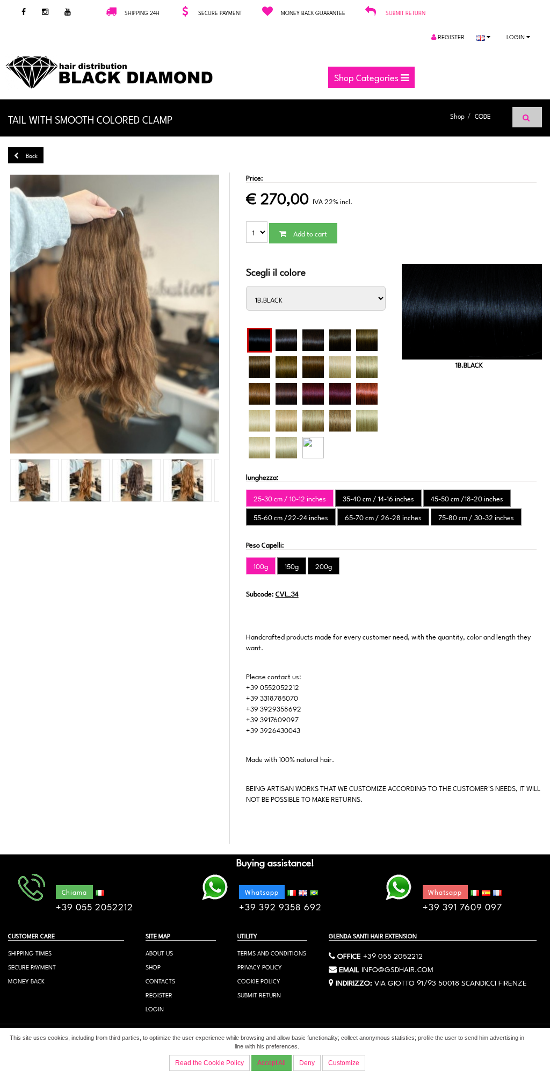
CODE (483, 115)
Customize (343, 1063)
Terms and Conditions (271, 952)
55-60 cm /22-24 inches (291, 517)
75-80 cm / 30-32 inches (476, 517)
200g (323, 566)
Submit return (405, 12)
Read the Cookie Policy (209, 1063)
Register (450, 36)
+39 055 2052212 (393, 954)
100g (261, 566)
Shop (457, 115)
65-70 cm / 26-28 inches (383, 517)
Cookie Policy (258, 980)
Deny (307, 1063)
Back (31, 155)
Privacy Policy (259, 966)
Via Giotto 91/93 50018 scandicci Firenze (450, 981)
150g (292, 566)
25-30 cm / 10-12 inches (290, 498)
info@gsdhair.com (397, 968)
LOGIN (155, 1008)
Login (516, 36)
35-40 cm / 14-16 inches (378, 498)
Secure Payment (32, 966)
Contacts (160, 980)
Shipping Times (30, 952)
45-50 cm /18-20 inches (467, 498)
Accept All (271, 1063)
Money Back (26, 980)
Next (238, 315)
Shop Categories (367, 76)
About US (159, 952)
